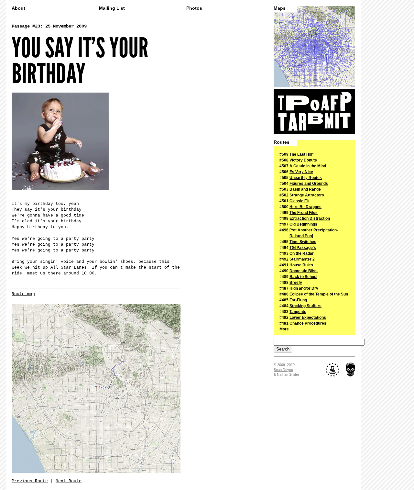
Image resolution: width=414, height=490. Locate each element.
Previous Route (30, 481)
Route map (23, 294)
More (284, 329)
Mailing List (112, 8)
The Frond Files (303, 212)
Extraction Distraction (309, 218)
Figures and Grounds (308, 183)
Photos (194, 8)
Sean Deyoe (283, 370)
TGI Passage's (302, 247)
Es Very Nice (301, 172)
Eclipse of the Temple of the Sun (318, 294)
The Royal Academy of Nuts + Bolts (332, 369)
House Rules (301, 265)
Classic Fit (299, 201)
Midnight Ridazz (350, 369)
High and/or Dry (303, 288)
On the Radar (301, 253)
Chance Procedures (307, 323)
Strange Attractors (306, 195)
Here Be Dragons (305, 207)
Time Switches (302, 241)
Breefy (295, 282)
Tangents (297, 311)
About (18, 8)
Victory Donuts (303, 160)
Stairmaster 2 (302, 259)
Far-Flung (298, 300)
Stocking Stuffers (305, 306)
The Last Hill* (301, 154)
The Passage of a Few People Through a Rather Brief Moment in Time (314, 111)
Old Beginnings (303, 224)
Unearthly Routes (305, 177)
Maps (280, 8)
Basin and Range (305, 189)
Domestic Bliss (303, 271)
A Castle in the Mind (307, 166)
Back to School (303, 276)
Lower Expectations (307, 317)
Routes (281, 142)
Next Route (69, 481)
